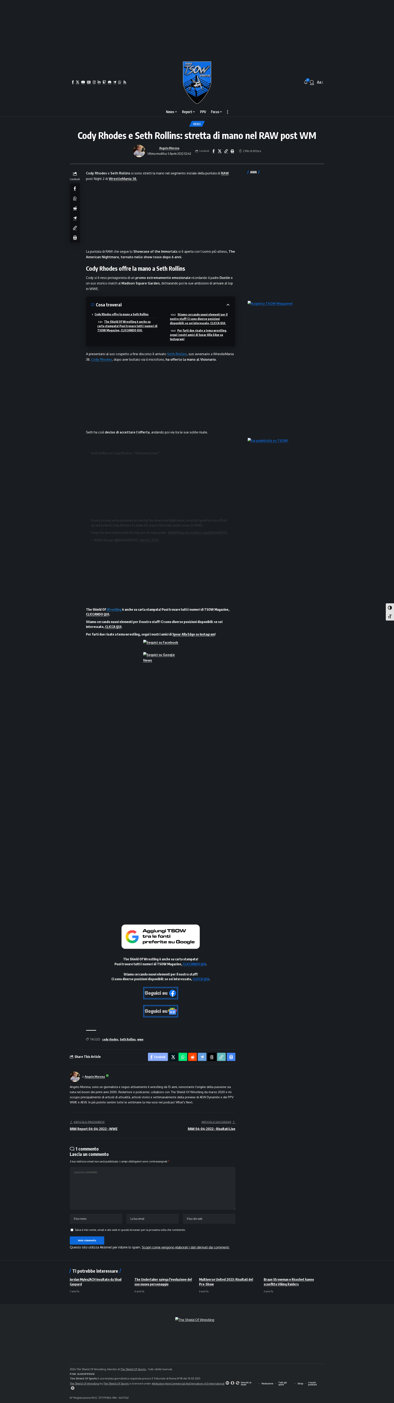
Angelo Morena (169, 148)
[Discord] (109, 82)
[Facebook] (73, 82)
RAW (225, 173)
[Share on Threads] (211, 1057)
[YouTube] (83, 82)
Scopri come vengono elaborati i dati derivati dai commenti (185, 1247)
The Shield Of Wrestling (84, 1383)
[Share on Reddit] (75, 208)
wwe (140, 1039)
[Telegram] (114, 82)
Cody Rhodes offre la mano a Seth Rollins (122, 314)
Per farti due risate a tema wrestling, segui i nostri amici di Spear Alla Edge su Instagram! (198, 335)
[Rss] (124, 82)
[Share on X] (220, 151)
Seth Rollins (177, 354)
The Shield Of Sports (133, 1369)
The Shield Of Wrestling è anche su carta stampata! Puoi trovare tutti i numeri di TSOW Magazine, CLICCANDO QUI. (127, 326)
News (197, 123)
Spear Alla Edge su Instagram (193, 634)
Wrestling (114, 609)
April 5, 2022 (150, 540)
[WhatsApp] (119, 82)
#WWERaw (176, 533)
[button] (312, 82)
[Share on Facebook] (213, 151)
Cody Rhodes (101, 359)
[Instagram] (94, 82)
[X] (77, 82)
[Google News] (89, 82)
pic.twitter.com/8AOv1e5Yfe (206, 533)
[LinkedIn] (99, 82)
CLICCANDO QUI (97, 614)
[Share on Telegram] (75, 218)
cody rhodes (110, 1039)
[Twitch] (104, 82)
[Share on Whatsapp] (75, 198)
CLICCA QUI (113, 627)
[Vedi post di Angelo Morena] (139, 151)
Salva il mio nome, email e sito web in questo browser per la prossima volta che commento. (130, 1229)
